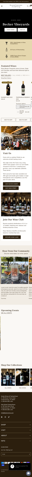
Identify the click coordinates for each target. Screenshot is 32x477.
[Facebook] (2, 417)
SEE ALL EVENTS (6, 313)
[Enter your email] (29, 454)
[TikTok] (10, 417)
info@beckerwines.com (7, 413)
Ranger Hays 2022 (6, 97)
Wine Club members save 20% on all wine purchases (16, 1)
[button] (10, 29)
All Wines (17, 75)
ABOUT (4, 435)
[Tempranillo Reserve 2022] (23, 88)
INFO (3, 441)
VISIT (3, 430)
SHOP (3, 425)
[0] (30, 6)
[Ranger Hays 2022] (8, 88)
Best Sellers (6, 75)
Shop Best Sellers (6, 78)
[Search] (27, 6)
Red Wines (27, 75)
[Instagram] (6, 417)
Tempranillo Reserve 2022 (23, 98)
